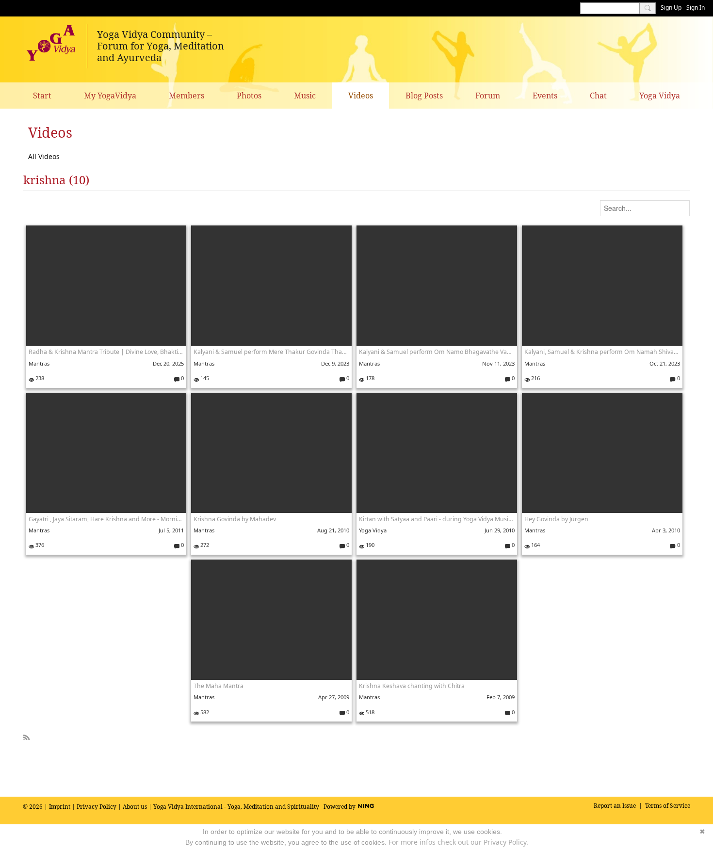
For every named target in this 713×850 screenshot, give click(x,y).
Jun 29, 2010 (500, 530)
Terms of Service (667, 806)
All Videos (44, 156)
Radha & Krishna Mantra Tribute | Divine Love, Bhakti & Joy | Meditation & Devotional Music (106, 351)
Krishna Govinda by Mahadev (235, 519)
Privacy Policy (96, 806)
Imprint (59, 806)
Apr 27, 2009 (333, 697)
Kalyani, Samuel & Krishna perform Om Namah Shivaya (602, 351)
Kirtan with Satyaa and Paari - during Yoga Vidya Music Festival (437, 519)
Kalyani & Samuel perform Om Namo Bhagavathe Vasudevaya (437, 351)
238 (39, 378)
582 (204, 712)
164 (535, 544)
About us (135, 806)
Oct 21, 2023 (664, 363)
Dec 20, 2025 (168, 363)
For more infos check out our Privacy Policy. (458, 842)
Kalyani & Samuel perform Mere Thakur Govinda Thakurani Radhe (271, 351)
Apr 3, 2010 (666, 530)
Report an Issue (615, 806)
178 (369, 378)
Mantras (39, 363)
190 (369, 544)
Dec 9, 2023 (335, 363)
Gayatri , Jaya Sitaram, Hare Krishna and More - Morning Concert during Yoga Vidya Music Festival (106, 519)
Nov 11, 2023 (498, 363)
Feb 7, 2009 (500, 697)
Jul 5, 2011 (171, 530)
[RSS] (26, 735)
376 (39, 544)
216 (535, 378)
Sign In (695, 7)
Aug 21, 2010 (333, 530)
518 (369, 712)
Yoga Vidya (373, 530)
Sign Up (671, 7)
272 (204, 544)
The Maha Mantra (218, 686)
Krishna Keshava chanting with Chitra (412, 686)
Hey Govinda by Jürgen (556, 519)
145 (204, 378)
